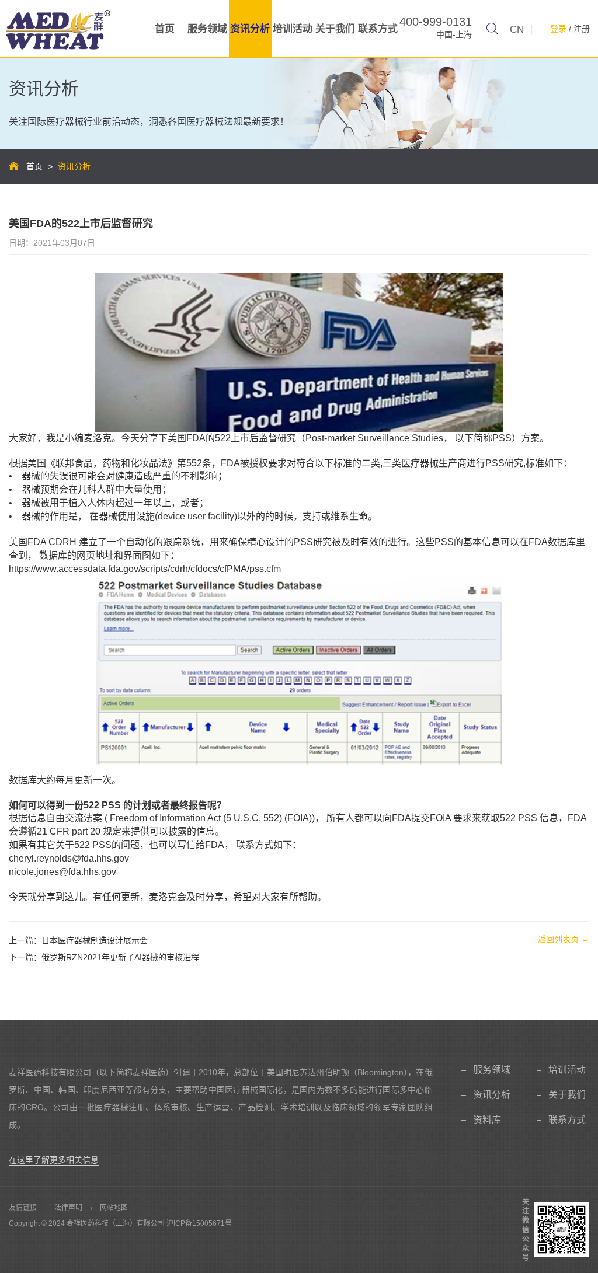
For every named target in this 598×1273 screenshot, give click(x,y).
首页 (165, 28)
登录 (558, 28)
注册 (581, 28)
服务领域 (207, 28)
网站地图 (114, 1208)
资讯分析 (250, 28)
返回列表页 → (563, 939)
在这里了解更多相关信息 (54, 1159)
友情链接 (23, 1208)
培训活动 (292, 28)
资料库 (487, 1120)
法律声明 (68, 1208)
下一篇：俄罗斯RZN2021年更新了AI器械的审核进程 (104, 957)
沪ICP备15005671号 (199, 1223)
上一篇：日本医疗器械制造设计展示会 (78, 940)
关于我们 (335, 28)
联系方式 (378, 28)
